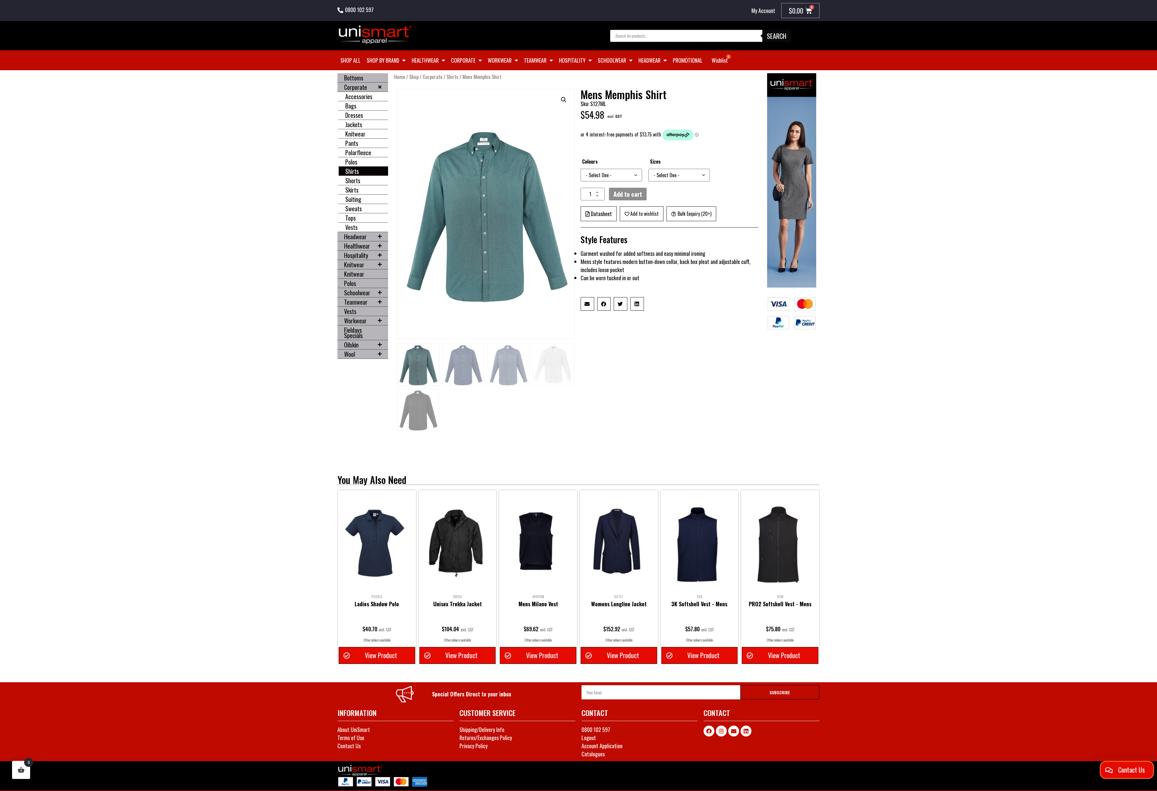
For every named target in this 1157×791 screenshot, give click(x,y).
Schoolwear (612, 60)
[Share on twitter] (620, 304)
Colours (590, 161)
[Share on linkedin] (637, 304)
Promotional (688, 60)
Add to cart (627, 194)
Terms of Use (350, 738)
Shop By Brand (383, 60)
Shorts (352, 180)
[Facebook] (709, 731)
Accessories (358, 96)
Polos (351, 161)
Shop (414, 76)
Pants (351, 143)
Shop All (350, 60)
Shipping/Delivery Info (481, 729)
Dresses (354, 115)
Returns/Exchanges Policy (485, 738)
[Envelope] (733, 731)
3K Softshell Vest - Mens (699, 604)
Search (776, 36)
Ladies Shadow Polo (377, 604)
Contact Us (349, 746)
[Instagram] (721, 731)
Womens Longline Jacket (619, 604)
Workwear (500, 60)
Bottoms (353, 77)
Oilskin (351, 344)
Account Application (602, 746)
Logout (589, 738)
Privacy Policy (473, 746)
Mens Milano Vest (538, 604)
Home (399, 76)
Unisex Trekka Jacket (457, 604)
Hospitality (572, 60)
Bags (350, 105)
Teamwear (535, 60)
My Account (763, 10)
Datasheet (601, 214)
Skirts (352, 189)
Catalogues (593, 754)
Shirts (352, 171)
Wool (349, 354)
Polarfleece (358, 152)
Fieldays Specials (353, 332)
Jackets (353, 124)
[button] (563, 99)
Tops (350, 217)
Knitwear (355, 133)
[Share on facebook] (604, 304)
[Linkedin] (746, 731)
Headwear (649, 60)
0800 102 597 (359, 10)
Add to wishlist (644, 213)
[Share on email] (587, 304)
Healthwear (425, 60)
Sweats (353, 208)
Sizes (655, 161)
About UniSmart (353, 729)
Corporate (463, 60)
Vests (351, 227)
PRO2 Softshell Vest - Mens (780, 604)
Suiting (353, 199)
